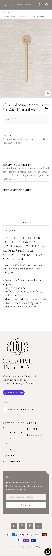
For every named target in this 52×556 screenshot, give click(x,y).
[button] (40, 5)
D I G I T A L (8, 444)
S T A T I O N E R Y (11, 461)
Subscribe (26, 505)
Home (5, 13)
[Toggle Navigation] (6, 5)
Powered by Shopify (34, 547)
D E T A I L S (8, 438)
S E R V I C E (8, 455)
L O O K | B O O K (35, 434)
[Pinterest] (30, 526)
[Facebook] (14, 526)
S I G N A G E (9, 450)
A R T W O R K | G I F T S (13, 425)
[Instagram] (22, 526)
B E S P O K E (33, 429)
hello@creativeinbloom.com (21, 409)
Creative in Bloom (19, 547)
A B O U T (31, 423)
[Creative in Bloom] (20, 5)
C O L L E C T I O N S (12, 432)
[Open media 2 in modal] (26, 58)
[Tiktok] (38, 526)
